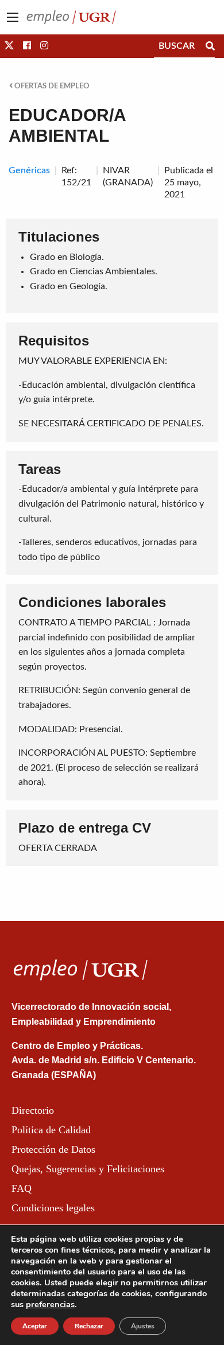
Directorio (32, 1110)
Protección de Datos (53, 1149)
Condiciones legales (53, 1208)
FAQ (21, 1188)
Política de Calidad (51, 1130)
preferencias (50, 1304)
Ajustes (143, 1326)
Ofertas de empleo (51, 86)
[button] (9, 46)
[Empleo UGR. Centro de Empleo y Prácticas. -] (71, 16)
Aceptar (34, 1326)
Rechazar (89, 1326)
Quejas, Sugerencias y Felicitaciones (87, 1169)
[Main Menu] (12, 17)
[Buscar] (210, 45)
